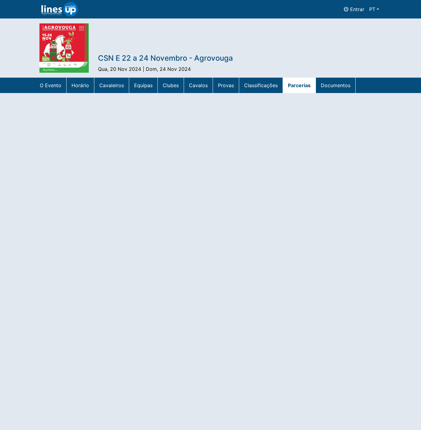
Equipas (143, 85)
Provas (226, 85)
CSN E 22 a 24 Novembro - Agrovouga (165, 58)
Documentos (335, 85)
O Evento (50, 85)
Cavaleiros (111, 85)
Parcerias (299, 85)
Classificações (261, 85)
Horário (80, 85)
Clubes (171, 85)
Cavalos (198, 85)
